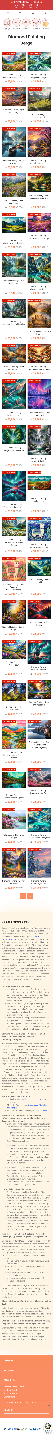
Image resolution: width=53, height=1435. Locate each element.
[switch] (47, 1431)
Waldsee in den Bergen (31, 1099)
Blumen (23, 1086)
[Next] (45, 24)
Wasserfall (45, 1110)
